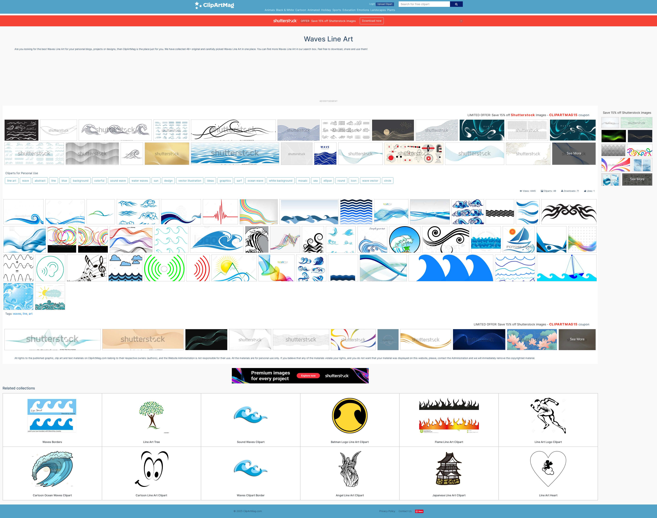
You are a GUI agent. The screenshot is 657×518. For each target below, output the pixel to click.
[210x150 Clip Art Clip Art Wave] (430, 213)
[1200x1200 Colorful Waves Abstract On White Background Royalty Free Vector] (582, 240)
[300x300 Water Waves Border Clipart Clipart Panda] (500, 213)
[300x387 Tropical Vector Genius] (256, 241)
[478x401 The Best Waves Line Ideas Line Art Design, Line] (276, 269)
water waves (140, 180)
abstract (40, 180)
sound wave (118, 180)
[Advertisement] (328, 76)
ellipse (328, 180)
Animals (270, 10)
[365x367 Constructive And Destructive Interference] (18, 269)
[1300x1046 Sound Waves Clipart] (220, 213)
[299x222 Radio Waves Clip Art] (164, 269)
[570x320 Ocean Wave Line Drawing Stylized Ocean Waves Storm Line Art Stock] (216, 241)
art (31, 313)
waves (17, 313)
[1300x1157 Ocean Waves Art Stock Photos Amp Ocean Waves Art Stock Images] (125, 269)
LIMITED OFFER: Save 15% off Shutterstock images (510, 324)
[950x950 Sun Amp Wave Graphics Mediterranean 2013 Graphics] (50, 298)
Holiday (326, 10)
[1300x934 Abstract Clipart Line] (65, 213)
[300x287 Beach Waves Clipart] (404, 241)
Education (349, 10)
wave (25, 180)
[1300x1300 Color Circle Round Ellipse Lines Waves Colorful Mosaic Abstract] (93, 241)
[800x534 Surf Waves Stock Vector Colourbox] (138, 213)
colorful (99, 180)
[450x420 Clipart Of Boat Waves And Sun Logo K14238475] (519, 241)
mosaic (302, 180)
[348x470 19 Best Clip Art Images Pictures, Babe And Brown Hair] (313, 241)
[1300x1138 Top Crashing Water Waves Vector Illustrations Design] (468, 213)
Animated (313, 10)
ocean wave (255, 180)
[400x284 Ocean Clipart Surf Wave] (181, 213)
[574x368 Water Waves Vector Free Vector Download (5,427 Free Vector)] (383, 270)
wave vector (370, 180)
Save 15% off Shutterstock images (627, 112)
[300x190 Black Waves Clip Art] (445, 241)
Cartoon (300, 10)
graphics (225, 180)
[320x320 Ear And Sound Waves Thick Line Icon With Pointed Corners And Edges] (50, 269)
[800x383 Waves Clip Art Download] (309, 213)
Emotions (363, 10)
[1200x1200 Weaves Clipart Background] (18, 298)
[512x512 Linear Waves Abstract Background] (101, 213)
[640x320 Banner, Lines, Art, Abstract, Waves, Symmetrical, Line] (569, 213)
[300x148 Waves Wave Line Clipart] (567, 269)
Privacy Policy (387, 511)
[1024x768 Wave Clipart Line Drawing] (515, 270)
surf (239, 180)
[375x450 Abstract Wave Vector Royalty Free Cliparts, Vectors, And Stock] (527, 213)
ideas (210, 180)
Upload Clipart (384, 4)
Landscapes (378, 10)
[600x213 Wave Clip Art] (451, 270)
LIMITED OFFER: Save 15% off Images (507, 115)
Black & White (285, 10)
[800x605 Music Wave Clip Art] (87, 270)
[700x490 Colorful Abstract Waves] (131, 241)
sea (315, 180)
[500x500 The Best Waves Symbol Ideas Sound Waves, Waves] (311, 269)
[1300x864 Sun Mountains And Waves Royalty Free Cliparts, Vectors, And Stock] (234, 270)
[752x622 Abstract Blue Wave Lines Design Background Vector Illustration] (391, 213)
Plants (391, 10)
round (341, 180)
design (168, 180)
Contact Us (405, 511)
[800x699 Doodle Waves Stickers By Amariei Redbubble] (171, 241)
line (53, 180)
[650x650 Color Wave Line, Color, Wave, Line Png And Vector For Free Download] (285, 241)
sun (156, 180)
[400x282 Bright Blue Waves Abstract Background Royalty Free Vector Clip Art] (25, 241)
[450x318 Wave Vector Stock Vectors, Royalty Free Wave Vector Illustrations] (23, 213)
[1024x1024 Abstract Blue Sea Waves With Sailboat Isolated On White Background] (372, 241)
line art (11, 180)
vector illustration (189, 180)
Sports (336, 10)
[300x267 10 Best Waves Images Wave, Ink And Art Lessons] (356, 213)
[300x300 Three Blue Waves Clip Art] (343, 269)
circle (387, 180)
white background (280, 180)
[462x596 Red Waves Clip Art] (198, 269)
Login (372, 4)
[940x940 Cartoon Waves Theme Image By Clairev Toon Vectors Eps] (486, 241)
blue (64, 180)
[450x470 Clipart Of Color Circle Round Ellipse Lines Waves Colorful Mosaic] (62, 241)
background (80, 180)
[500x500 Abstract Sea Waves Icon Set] (341, 241)
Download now (372, 20)
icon (353, 180)
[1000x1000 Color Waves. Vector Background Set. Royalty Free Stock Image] (551, 241)
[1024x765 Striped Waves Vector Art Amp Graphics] (259, 213)
